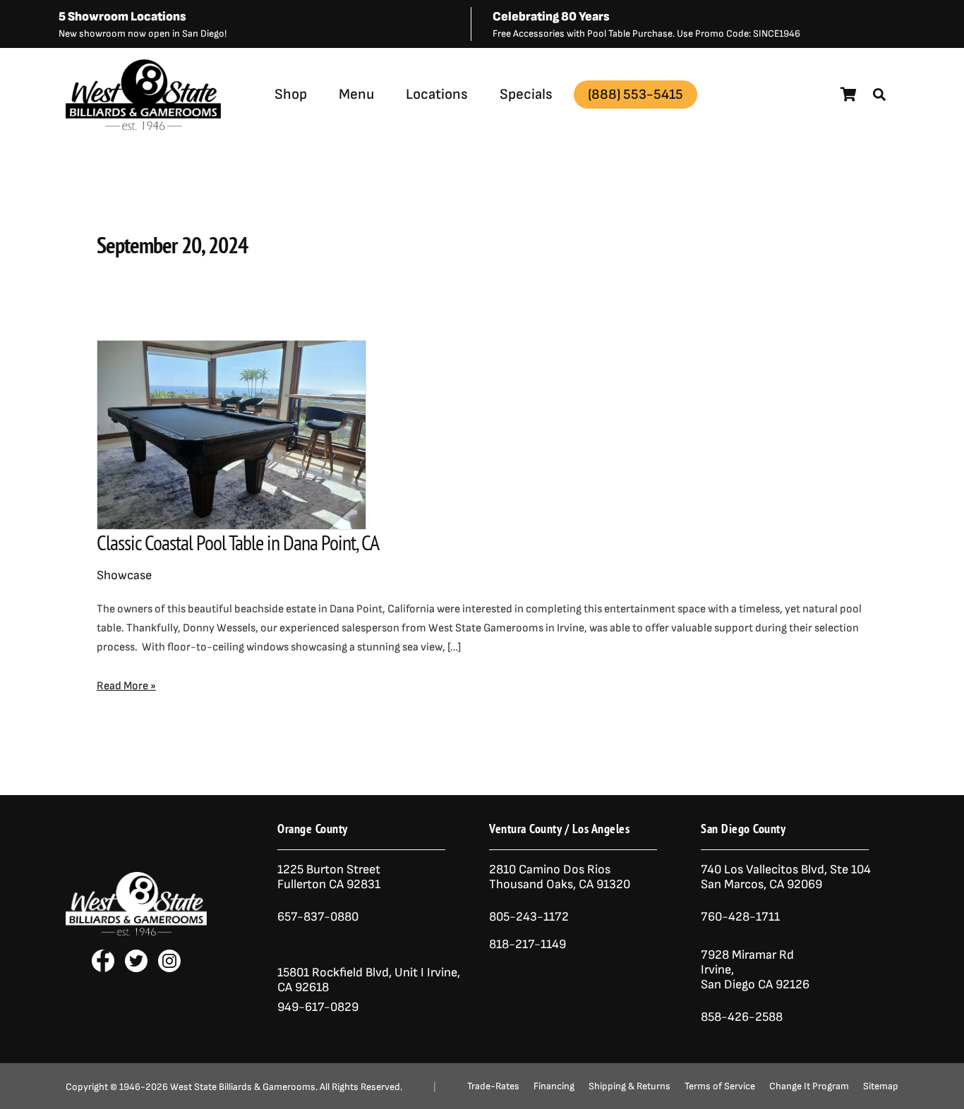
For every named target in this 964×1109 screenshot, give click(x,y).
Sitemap (880, 1086)
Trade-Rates (493, 1086)
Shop (291, 94)
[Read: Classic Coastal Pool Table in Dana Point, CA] (231, 434)
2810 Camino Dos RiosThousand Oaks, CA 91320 (559, 877)
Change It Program (809, 1086)
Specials (526, 94)
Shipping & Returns (629, 1086)
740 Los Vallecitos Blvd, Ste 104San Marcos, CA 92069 (786, 877)
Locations (437, 94)
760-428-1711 (742, 916)
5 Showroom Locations (122, 16)
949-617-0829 (318, 1007)
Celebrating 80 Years (551, 16)
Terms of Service (720, 1086)
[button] (879, 94)
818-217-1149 (527, 944)
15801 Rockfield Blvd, (334, 972)
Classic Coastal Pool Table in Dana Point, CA (238, 542)
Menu (356, 94)
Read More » (126, 685)
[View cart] (848, 94)
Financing (554, 1086)
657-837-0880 (318, 916)
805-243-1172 (529, 916)
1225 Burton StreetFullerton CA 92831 (328, 877)
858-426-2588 (742, 1017)
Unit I (408, 972)
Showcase (124, 575)
